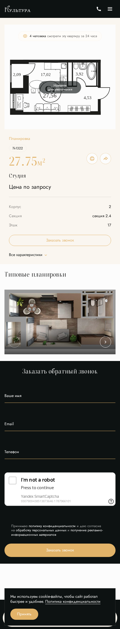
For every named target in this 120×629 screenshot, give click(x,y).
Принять (24, 614)
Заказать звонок (60, 240)
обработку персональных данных (41, 530)
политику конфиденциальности (52, 526)
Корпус (15, 206)
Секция (15, 216)
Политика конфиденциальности (72, 601)
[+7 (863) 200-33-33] (98, 9)
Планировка (19, 138)
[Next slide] (105, 342)
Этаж (13, 225)
